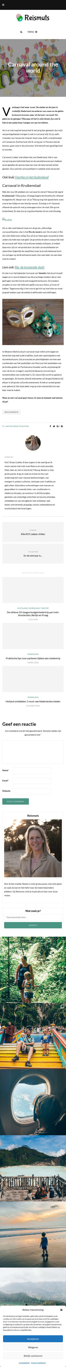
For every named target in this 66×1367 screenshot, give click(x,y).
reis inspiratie (11, 412)
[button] (61, 1309)
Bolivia (19, 60)
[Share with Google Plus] (58, 426)
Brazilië (28, 60)
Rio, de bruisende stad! (30, 267)
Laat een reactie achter (17, 426)
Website (6, 791)
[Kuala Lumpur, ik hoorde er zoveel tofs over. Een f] (33, 1036)
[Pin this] (62, 426)
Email (5, 780)
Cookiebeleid (24, 1363)
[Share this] (50, 426)
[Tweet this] (54, 426)
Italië (35, 60)
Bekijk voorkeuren (33, 1355)
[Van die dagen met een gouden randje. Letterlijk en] (33, 1234)
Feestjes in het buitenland (32, 177)
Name (5, 770)
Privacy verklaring (38, 1363)
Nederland (44, 60)
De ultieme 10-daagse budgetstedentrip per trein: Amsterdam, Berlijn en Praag (33, 614)
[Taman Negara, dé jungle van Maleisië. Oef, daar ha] (33, 970)
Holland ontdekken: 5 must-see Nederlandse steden (33, 701)
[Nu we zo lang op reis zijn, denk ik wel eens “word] (33, 1168)
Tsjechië (45, 608)
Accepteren (33, 1338)
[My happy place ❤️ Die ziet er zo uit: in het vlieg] (33, 1102)
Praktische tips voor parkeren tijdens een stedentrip (33, 658)
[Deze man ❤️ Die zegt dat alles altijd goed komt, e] (33, 1301)
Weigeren (33, 1347)
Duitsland (22, 608)
